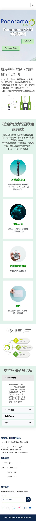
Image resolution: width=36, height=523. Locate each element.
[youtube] (19, 508)
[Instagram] (25, 508)
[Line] (30, 508)
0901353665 (12, 477)
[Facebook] (3, 508)
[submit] (28, 499)
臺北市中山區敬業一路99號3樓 (17, 442)
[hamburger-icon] (32, 5)
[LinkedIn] (14, 508)
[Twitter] (8, 508)
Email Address (4, 496)
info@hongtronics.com (14, 463)
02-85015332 (12, 467)
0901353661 (12, 472)
